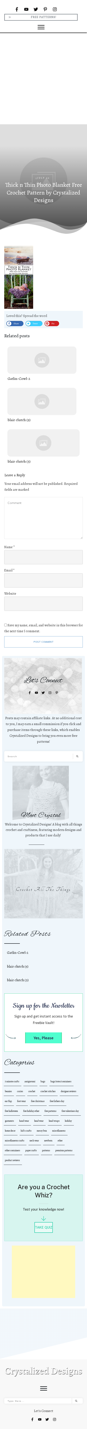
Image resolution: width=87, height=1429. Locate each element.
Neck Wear (34, 1140)
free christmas (38, 1101)
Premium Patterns (63, 1150)
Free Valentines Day (70, 1111)
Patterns (46, 1150)
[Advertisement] (43, 78)
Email (9, 570)
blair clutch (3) (43, 446)
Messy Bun (42, 1130)
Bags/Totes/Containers (60, 1081)
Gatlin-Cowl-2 (42, 364)
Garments (9, 1121)
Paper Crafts (31, 1150)
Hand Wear (24, 1121)
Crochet (31, 1091)
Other (60, 1140)
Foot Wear (21, 1101)
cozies (20, 1091)
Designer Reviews (68, 1091)
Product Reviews (12, 1160)
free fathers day (57, 1101)
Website (10, 593)
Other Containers (12, 1150)
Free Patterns (50, 1111)
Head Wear (39, 1121)
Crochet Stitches (48, 1091)
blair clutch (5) (42, 405)
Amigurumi (29, 1081)
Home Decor (10, 1130)
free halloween (11, 1111)
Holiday (68, 1121)
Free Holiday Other (31, 1111)
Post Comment (44, 641)
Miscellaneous (58, 1130)
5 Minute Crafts (12, 1081)
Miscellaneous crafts (14, 1140)
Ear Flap (8, 1101)
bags (43, 1081)
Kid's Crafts (26, 1130)
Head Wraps (54, 1121)
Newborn (48, 1140)
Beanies (8, 1091)
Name (9, 547)
